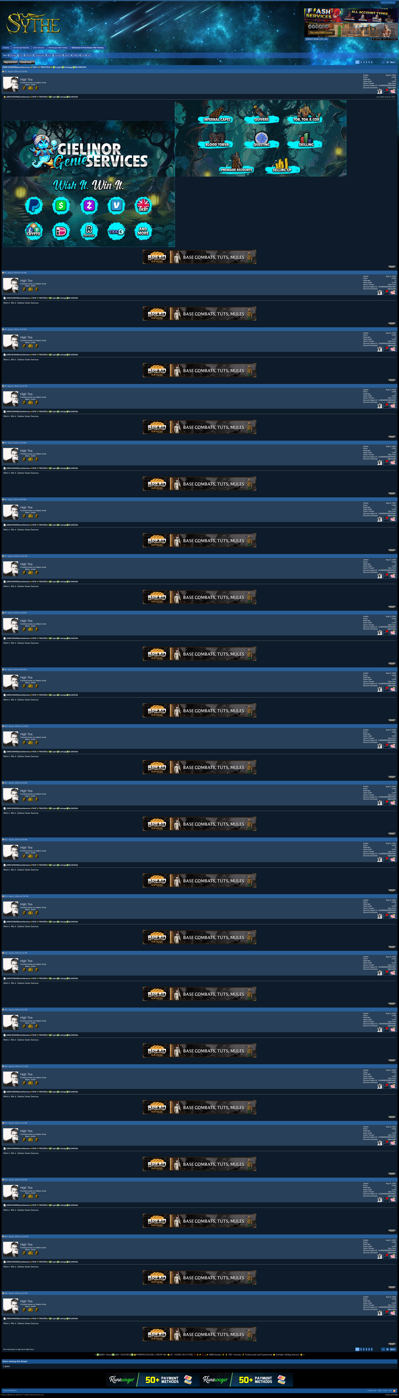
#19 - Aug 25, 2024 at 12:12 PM (16, 1236)
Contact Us (372, 1390)
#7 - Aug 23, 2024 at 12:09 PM (16, 556)
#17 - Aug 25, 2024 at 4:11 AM (16, 1123)
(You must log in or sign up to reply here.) (18, 1349)
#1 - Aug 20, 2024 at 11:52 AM (16, 71)
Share (392, 267)
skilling (75, 55)
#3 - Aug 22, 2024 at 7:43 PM (15, 329)
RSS (394, 1391)
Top (390, 1390)
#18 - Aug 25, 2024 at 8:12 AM (16, 1180)
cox (21, 55)
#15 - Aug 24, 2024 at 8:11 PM (16, 1010)
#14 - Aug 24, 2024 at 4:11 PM (16, 953)
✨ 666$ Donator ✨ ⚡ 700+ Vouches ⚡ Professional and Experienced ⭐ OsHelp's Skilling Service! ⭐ (254, 1354)
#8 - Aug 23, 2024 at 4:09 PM (15, 613)
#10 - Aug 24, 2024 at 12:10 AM (16, 726)
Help (379, 1390)
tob (89, 55)
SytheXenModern (10, 1390)
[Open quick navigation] (396, 48)
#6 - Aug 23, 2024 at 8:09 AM (15, 499)
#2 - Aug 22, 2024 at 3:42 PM (15, 273)
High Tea (26, 79)
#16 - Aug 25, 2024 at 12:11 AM (16, 1066)
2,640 (394, 77)
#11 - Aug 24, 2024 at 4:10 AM (16, 783)
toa (83, 55)
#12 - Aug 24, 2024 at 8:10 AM (16, 839)
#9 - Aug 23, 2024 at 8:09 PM (15, 669)
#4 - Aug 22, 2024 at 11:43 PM (16, 386)
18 (387, 62)
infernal (29, 55)
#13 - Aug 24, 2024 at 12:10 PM (16, 896)
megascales (39, 55)
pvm (49, 55)
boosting (13, 55)
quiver (67, 55)
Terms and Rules (391, 1395)
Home (385, 1390)
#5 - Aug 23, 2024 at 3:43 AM (15, 443)
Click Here (392, 83)
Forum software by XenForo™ (22, 1395)
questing (58, 55)
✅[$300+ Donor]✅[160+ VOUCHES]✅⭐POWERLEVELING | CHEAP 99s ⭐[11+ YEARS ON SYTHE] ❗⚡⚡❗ (150, 1354)
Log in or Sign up (388, 2)
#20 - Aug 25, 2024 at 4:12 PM (16, 1293)
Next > (392, 62)
